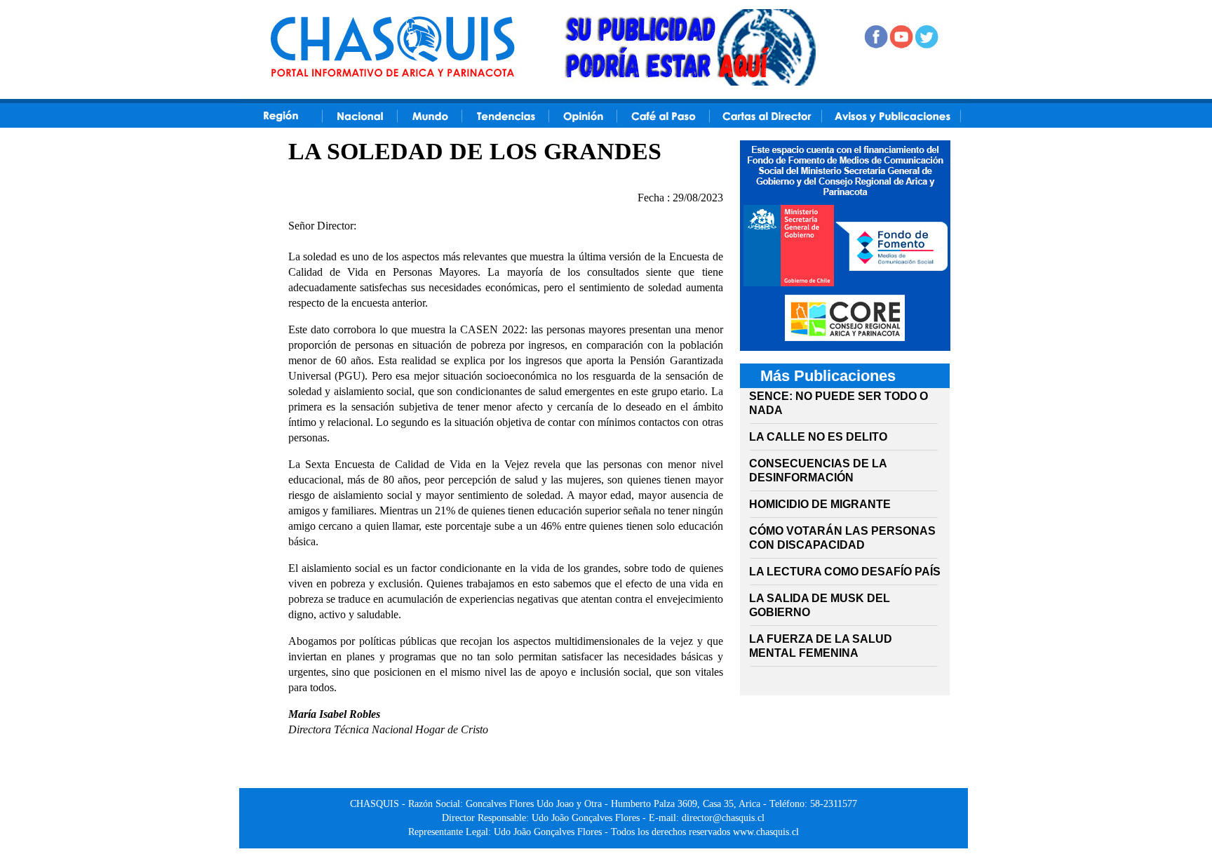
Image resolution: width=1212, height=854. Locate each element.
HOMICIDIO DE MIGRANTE (820, 504)
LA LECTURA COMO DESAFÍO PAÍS (845, 572)
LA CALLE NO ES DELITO (818, 437)
